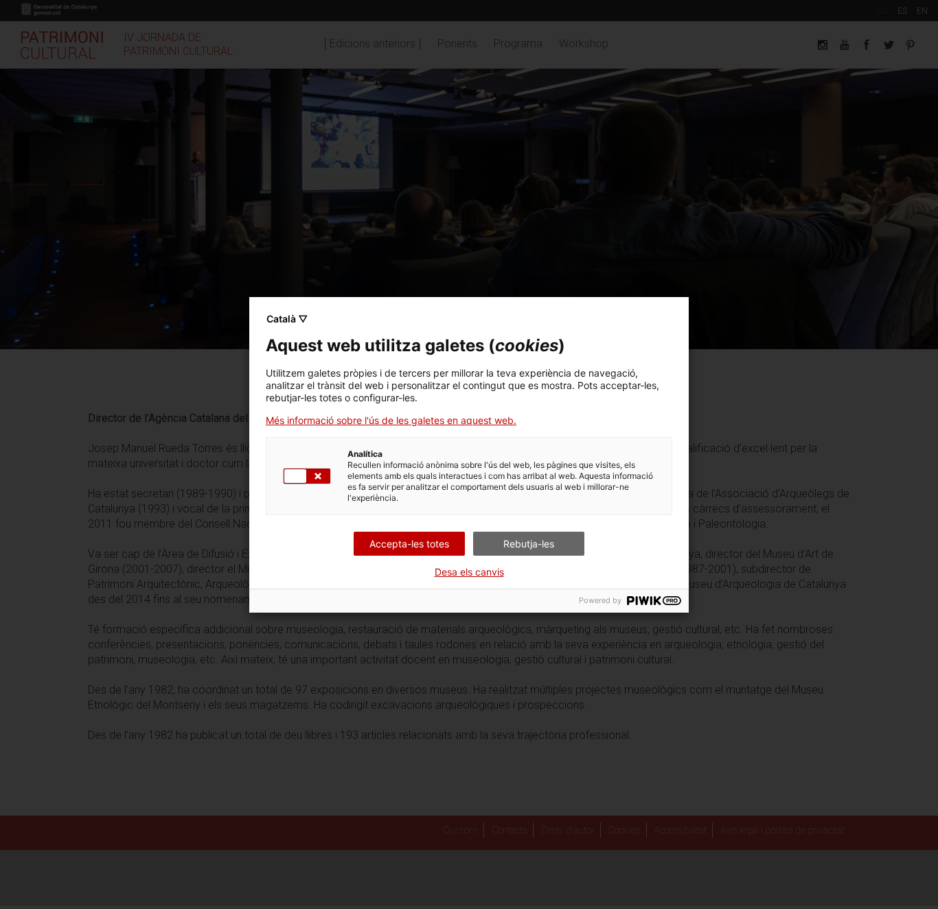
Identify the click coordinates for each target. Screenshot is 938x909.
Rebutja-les (528, 544)
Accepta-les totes (409, 544)
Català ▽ (287, 318)
